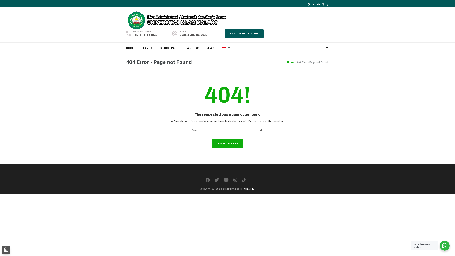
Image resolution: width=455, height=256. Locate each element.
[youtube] (318, 4)
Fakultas (192, 48)
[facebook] (309, 4)
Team (145, 48)
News (210, 48)
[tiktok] (328, 4)
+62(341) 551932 (145, 34)
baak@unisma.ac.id (193, 34)
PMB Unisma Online (244, 33)
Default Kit (249, 188)
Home (130, 48)
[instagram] (323, 4)
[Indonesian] (224, 48)
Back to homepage (227, 143)
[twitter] (313, 4)
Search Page (169, 48)
